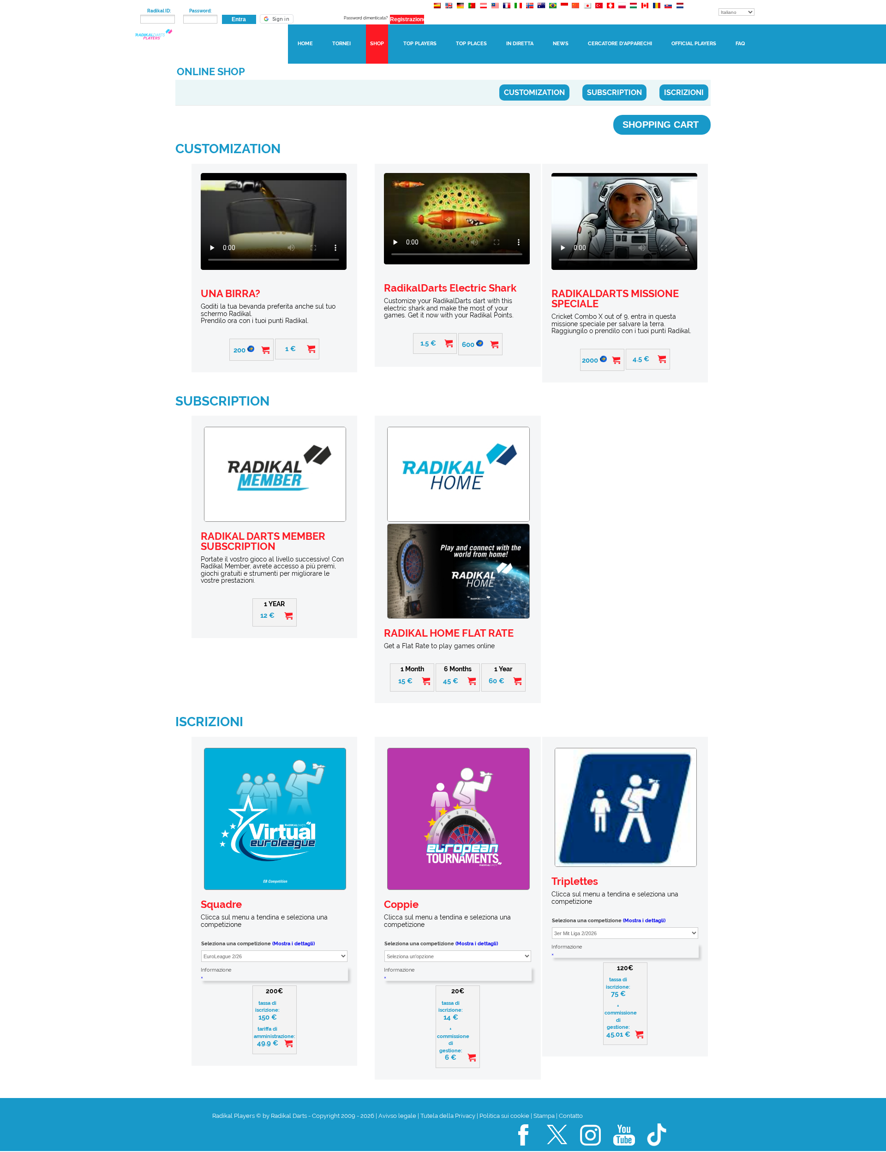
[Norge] (529, 10)
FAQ (740, 44)
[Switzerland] (610, 10)
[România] (656, 10)
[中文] (575, 10)
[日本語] (587, 10)
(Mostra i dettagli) (293, 944)
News (561, 44)
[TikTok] (657, 1149)
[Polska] (622, 10)
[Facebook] (523, 1149)
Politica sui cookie (504, 1115)
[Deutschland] (460, 10)
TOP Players (420, 44)
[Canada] (645, 10)
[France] (506, 10)
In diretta (519, 44)
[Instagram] (591, 1149)
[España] (437, 10)
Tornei (341, 44)
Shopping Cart (662, 124)
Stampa (544, 1115)
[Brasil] (552, 10)
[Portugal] (472, 10)
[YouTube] (624, 1149)
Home (305, 44)
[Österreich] (483, 10)
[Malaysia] (495, 10)
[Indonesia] (564, 10)
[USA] (449, 10)
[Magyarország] (633, 10)
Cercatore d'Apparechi (620, 44)
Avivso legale (397, 1115)
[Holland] (679, 10)
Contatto (571, 1115)
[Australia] (541, 10)
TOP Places (471, 44)
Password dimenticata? (366, 18)
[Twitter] (557, 1149)
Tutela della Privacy (447, 1115)
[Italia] (518, 10)
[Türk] (599, 10)
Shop (377, 44)
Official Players (693, 44)
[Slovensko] (668, 10)
